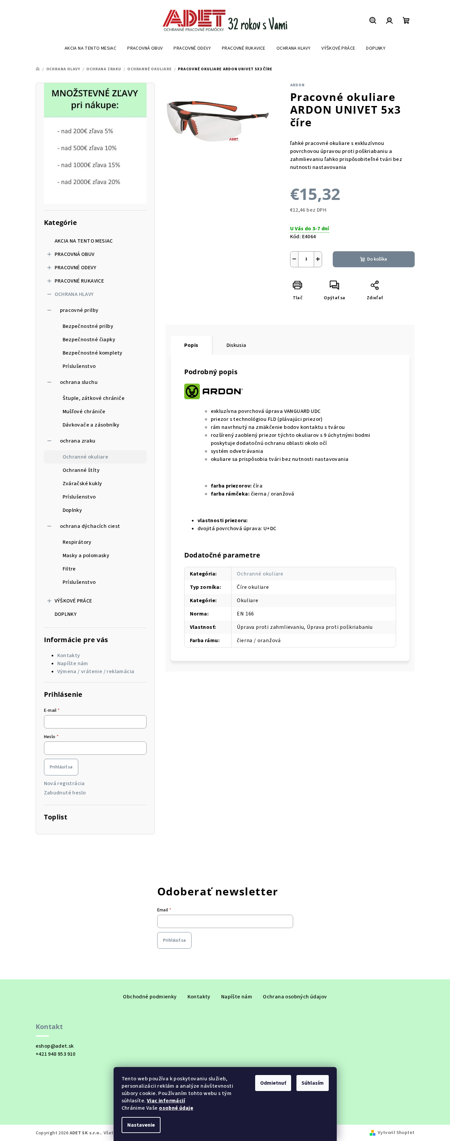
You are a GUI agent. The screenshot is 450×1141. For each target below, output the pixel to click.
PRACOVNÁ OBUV (75, 254)
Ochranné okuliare (86, 457)
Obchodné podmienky (150, 996)
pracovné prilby (79, 310)
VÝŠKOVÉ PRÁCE (73, 600)
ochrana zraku (78, 441)
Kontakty (68, 655)
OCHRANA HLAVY (74, 294)
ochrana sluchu (79, 382)
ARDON (297, 85)
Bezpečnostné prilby (88, 326)
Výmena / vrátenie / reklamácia (96, 671)
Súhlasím (312, 1083)
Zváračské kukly (82, 483)
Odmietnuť (273, 1083)
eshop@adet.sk (55, 1046)
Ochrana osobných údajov (295, 996)
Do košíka (377, 259)
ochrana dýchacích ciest (90, 526)
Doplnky (72, 510)
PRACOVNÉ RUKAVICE (79, 281)
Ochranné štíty (81, 470)
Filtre (69, 568)
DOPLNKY (66, 614)
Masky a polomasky (86, 555)
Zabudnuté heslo (65, 792)
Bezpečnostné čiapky (89, 339)
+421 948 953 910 (56, 1054)
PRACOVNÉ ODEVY (76, 267)
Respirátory (77, 542)
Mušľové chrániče (84, 411)
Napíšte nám (72, 663)
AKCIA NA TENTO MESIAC (84, 241)
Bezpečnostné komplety (93, 353)
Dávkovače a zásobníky (91, 425)
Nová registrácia (64, 783)
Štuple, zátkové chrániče (94, 398)
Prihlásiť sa (61, 767)
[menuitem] (90, 48)
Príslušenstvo (79, 366)
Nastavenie (141, 1125)
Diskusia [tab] (236, 345)
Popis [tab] (191, 345)
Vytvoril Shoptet (396, 1132)
